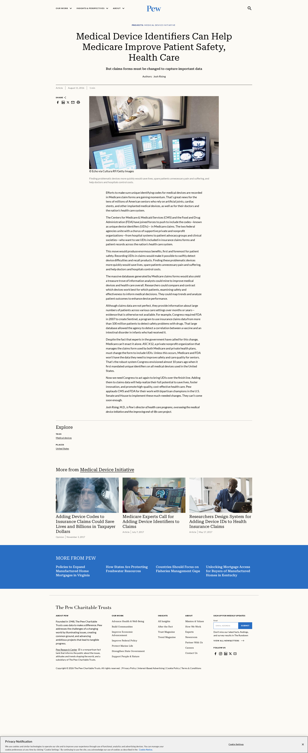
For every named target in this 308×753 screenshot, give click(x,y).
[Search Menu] (249, 8)
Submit (245, 625)
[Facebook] (215, 654)
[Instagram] (220, 654)
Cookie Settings (236, 744)
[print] (78, 102)
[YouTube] (235, 654)
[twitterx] (68, 102)
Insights (163, 615)
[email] (73, 102)
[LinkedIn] (226, 654)
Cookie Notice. (146, 749)
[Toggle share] (250, 94)
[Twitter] (230, 653)
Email (216, 620)
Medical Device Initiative (107, 469)
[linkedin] (63, 102)
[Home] (83, 607)
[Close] (302, 744)
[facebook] (58, 102)
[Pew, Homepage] (154, 8)
